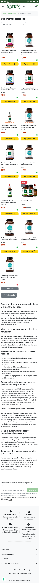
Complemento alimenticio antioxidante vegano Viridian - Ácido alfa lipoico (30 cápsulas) (29, 53)
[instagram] (31, 2)
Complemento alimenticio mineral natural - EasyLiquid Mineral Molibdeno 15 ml (9, 127)
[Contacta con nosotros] (5, 2)
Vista (10, 289)
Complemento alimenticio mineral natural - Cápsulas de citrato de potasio (29, 89)
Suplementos (12, 13)
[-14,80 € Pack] (29, 189)
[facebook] (27, 2)
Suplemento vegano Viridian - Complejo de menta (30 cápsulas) (9, 277)
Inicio (4, 13)
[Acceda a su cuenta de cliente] (30, 6)
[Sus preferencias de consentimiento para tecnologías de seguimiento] (4, 579)
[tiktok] (37, 2)
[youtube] (34, 2)
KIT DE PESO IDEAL (26, 200)
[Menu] (3, 6)
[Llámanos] (11, 2)
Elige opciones (9, 64)
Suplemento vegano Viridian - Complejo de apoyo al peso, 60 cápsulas (9, 239)
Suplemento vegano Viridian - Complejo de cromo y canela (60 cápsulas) (29, 239)
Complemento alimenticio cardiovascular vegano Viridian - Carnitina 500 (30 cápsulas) (9, 90)
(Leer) (10, 500)
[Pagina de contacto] (2, 2)
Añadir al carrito (29, 214)
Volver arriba (9, 295)
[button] (24, 6)
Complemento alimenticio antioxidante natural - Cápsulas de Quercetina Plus (9, 52)
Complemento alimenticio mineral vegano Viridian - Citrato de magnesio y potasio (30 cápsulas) (28, 128)
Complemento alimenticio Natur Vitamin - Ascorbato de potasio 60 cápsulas (9, 164)
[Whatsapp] (8, 2)
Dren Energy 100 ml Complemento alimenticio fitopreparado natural (8, 202)
